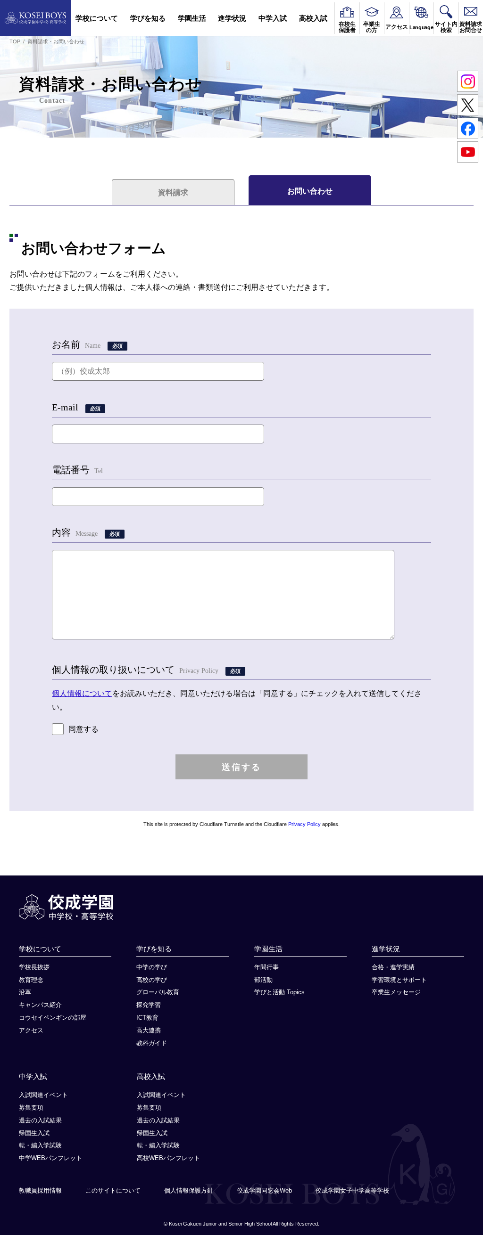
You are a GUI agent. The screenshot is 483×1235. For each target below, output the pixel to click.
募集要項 (31, 1107)
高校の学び (151, 979)
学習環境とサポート (399, 979)
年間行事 (266, 967)
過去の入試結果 (40, 1120)
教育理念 (31, 979)
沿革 (25, 992)
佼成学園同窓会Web (264, 1190)
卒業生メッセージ (396, 992)
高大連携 (148, 1030)
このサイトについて (113, 1190)
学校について (96, 18)
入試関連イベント (43, 1094)
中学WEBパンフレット (50, 1157)
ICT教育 (147, 1017)
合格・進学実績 (393, 967)
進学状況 (232, 18)
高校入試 (313, 18)
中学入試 (272, 18)
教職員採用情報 (40, 1190)
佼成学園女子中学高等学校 (352, 1190)
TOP (14, 41)
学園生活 (192, 18)
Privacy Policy (304, 824)
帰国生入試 (34, 1133)
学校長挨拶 (34, 967)
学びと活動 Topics (279, 992)
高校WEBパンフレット (168, 1157)
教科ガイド (151, 1043)
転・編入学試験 (40, 1145)
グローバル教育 (157, 992)
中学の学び (151, 967)
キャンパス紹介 (40, 1004)
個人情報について (82, 693)
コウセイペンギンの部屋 (52, 1017)
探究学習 (148, 1004)
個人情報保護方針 (188, 1190)
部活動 (263, 979)
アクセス (31, 1030)
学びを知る (148, 18)
